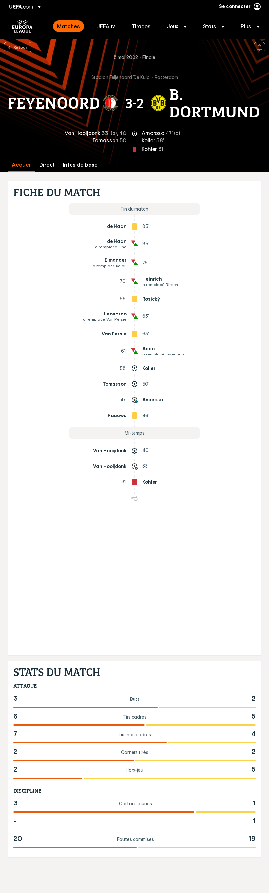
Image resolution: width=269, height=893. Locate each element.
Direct (47, 165)
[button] (177, 26)
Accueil (21, 165)
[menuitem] (68, 26)
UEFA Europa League (22, 26)
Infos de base (80, 165)
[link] (68, 26)
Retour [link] (20, 47)
